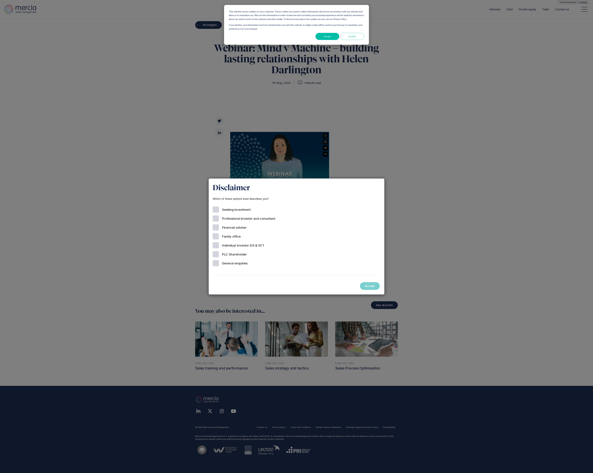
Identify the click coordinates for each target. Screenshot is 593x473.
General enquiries (235, 263)
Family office (231, 236)
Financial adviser (234, 227)
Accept (327, 36)
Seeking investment (236, 210)
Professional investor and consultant (248, 218)
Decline (352, 36)
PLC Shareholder (234, 254)
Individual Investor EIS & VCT (243, 245)
